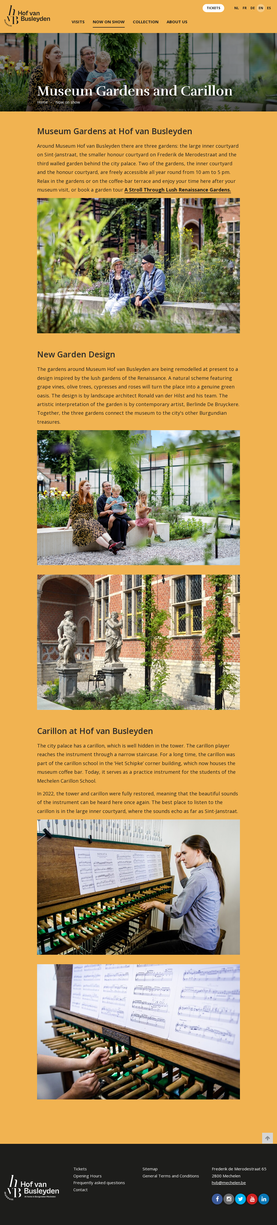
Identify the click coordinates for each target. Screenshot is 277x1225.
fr (245, 8)
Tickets (213, 8)
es (269, 8)
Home (42, 102)
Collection (146, 21)
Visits (78, 21)
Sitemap (150, 1168)
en (261, 8)
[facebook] (217, 1199)
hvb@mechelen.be (229, 1182)
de (252, 8)
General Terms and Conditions (171, 1175)
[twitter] (240, 1199)
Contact (80, 1189)
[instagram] (228, 1199)
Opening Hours (87, 1175)
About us (177, 21)
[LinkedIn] (263, 1199)
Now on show (109, 21)
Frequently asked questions (99, 1182)
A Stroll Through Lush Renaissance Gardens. (177, 189)
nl (236, 8)
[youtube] (252, 1199)
